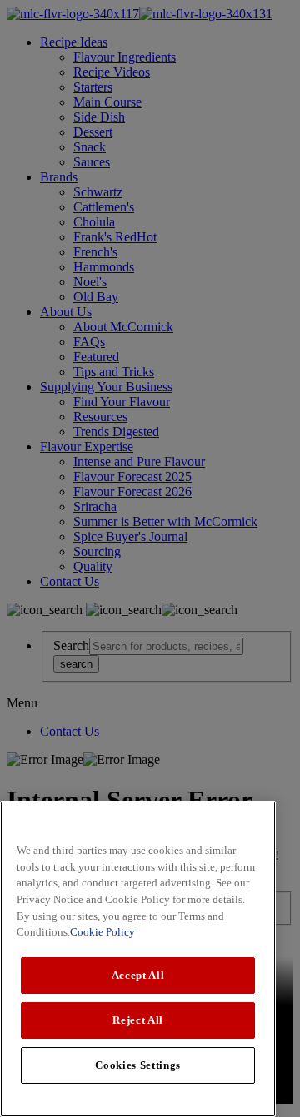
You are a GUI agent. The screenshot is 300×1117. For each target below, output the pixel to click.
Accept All (138, 975)
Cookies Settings (138, 1065)
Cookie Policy (102, 932)
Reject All (137, 1020)
